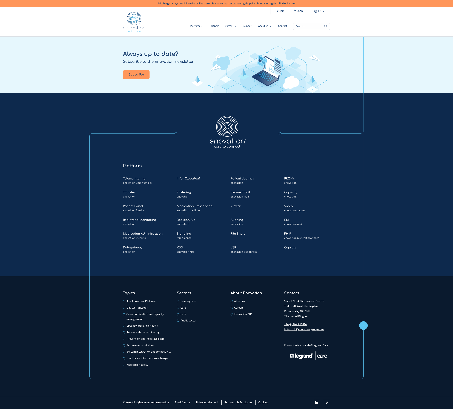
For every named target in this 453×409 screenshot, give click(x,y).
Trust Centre (182, 402)
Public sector (188, 321)
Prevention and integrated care (146, 339)
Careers (280, 11)
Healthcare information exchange (147, 358)
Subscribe (136, 74)
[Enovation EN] (228, 132)
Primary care (188, 301)
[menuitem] (197, 26)
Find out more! (287, 3)
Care (183, 308)
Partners (214, 26)
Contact (282, 26)
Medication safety (137, 365)
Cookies (263, 402)
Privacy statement (207, 402)
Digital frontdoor (137, 308)
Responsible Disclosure (238, 402)
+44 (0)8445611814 (295, 324)
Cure (183, 314)
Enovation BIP (243, 314)
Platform (195, 26)
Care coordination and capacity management (145, 316)
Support (248, 26)
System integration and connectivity (149, 352)
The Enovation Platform (141, 301)
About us (263, 26)
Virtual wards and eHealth (142, 326)
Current (229, 26)
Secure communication (140, 345)
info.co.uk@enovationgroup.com (304, 329)
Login (299, 11)
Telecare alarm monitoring (143, 332)
